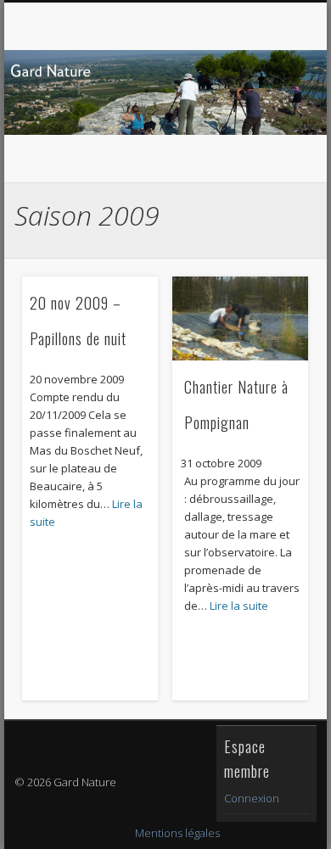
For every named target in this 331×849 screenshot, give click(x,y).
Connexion (251, 798)
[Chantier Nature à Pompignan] (240, 318)
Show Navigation (265, 151)
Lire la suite (239, 605)
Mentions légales (177, 833)
